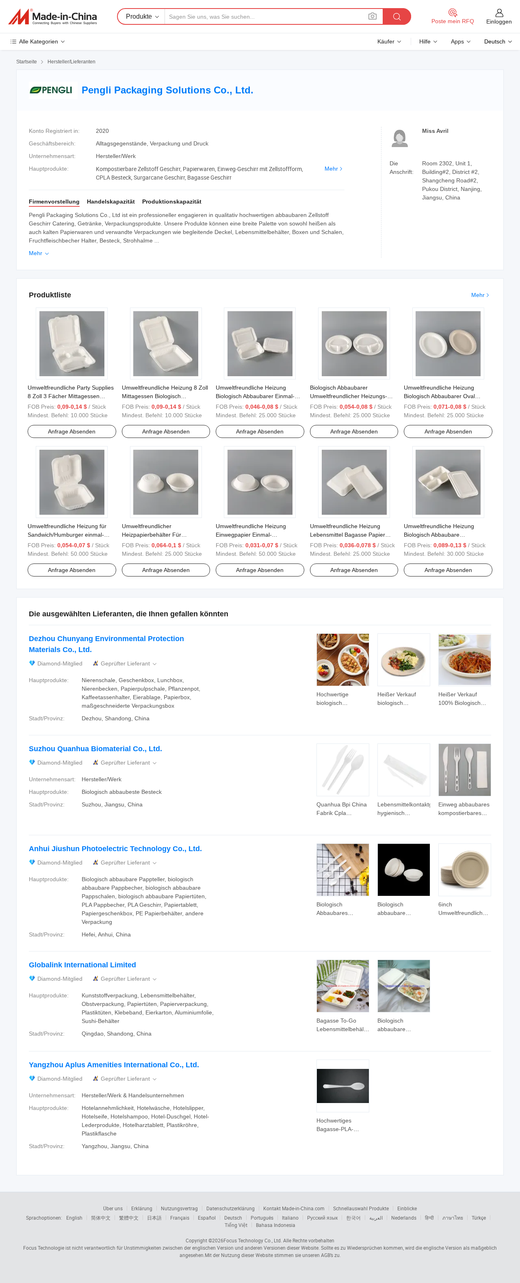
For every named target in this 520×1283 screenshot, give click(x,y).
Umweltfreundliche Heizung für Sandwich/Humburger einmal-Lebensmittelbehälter (67, 534)
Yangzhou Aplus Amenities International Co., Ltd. (114, 1065)
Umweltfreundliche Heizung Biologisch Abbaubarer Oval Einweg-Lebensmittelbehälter (441, 396)
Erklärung (141, 1208)
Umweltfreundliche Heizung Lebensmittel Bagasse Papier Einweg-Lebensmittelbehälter (347, 534)
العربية (376, 1217)
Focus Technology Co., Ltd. (252, 1240)
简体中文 (100, 1217)
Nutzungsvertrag (179, 1208)
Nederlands (403, 1217)
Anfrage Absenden (71, 431)
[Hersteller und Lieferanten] (52, 16)
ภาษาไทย (452, 1217)
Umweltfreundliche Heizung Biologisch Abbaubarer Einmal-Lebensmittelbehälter (255, 396)
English (74, 1217)
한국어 (353, 1217)
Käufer (385, 41)
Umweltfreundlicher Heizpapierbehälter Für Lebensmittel (151, 534)
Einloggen (499, 21)
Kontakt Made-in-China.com (294, 1208)
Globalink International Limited (82, 965)
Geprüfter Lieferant (129, 663)
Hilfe (425, 41)
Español (207, 1217)
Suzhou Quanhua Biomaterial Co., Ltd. (95, 749)
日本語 (154, 1217)
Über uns (113, 1208)
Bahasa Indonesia (275, 1225)
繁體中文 (129, 1217)
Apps (457, 41)
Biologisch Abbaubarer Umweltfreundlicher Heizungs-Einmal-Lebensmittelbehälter (348, 396)
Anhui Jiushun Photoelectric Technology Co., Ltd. (115, 849)
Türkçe (479, 1217)
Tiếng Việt (236, 1225)
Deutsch (233, 1217)
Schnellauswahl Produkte (361, 1208)
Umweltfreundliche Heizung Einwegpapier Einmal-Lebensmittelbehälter (251, 534)
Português (262, 1217)
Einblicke (407, 1208)
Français (179, 1217)
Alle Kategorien (38, 41)
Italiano (290, 1217)
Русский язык (322, 1217)
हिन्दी (429, 1217)
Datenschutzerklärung (230, 1208)
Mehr (331, 168)
